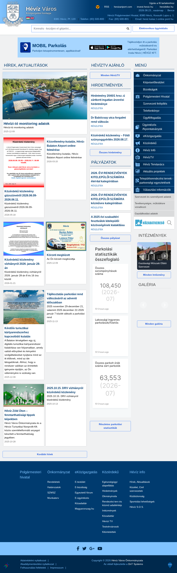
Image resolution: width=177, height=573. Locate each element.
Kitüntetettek (109, 532)
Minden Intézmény (154, 274)
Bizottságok (150, 89)
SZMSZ (51, 492)
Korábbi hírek (45, 454)
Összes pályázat (110, 238)
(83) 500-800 (97, 19)
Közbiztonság (137, 496)
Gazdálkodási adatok (146, 213)
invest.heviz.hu (145, 6)
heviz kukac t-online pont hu (158, 19)
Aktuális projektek (154, 171)
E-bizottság (81, 487)
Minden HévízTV (110, 75)
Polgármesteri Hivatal (156, 96)
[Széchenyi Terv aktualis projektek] (22, 555)
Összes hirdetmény (110, 152)
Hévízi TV (107, 521)
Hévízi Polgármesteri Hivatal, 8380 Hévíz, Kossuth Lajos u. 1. (141, 15)
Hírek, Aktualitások (140, 481)
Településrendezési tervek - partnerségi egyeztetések (156, 180)
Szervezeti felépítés (155, 103)
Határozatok (54, 487)
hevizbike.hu (166, 6)
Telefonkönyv (151, 110)
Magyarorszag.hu (84, 508)
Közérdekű (149, 143)
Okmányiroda (109, 496)
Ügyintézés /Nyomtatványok (152, 126)
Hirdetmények (109, 490)
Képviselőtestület (153, 82)
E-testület (80, 481)
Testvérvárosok (110, 526)
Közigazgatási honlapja (41, 10)
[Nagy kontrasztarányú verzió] (97, 7)
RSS (107, 6)
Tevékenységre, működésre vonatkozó (150, 205)
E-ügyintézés (82, 498)
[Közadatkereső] (154, 223)
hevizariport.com (123, 6)
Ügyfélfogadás (152, 117)
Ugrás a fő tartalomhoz (161, 3)
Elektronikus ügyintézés (153, 28)
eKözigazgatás (152, 136)
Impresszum (57, 567)
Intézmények (109, 510)
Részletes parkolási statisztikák (110, 426)
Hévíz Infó (149, 150)
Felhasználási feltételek (33, 567)
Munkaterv (53, 498)
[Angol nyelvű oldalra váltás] (32, 18)
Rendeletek (53, 481)
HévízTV (148, 157)
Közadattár (81, 503)
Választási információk (157, 189)
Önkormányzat (152, 75)
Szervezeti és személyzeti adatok (153, 196)
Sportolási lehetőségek (142, 501)
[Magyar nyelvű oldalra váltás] (28, 18)
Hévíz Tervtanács (153, 164)
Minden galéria (154, 323)
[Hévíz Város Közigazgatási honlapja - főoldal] (13, 14)
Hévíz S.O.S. (137, 507)
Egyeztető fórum (84, 492)
